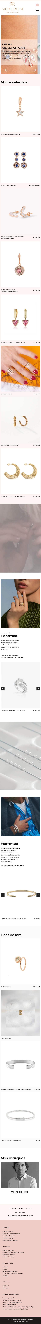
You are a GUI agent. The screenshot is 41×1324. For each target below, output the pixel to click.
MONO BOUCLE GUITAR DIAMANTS (13, 496)
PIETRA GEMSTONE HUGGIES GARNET (13, 342)
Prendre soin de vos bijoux (20, 1215)
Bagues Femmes (8, 1231)
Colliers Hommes (8, 1257)
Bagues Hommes (8, 1250)
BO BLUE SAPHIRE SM (8, 185)
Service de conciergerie (21, 1208)
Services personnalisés (10, 1271)
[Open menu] (37, 10)
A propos (5, 1267)
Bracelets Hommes (9, 1255)
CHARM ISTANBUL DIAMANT (10, 134)
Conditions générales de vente (12, 1273)
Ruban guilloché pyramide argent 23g (16, 1089)
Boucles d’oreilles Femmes (11, 1234)
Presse (5, 1269)
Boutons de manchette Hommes (13, 1252)
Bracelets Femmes (9, 1236)
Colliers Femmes (8, 1238)
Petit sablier (6, 1038)
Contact (5, 1276)
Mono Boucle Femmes (10, 1240)
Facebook (6, 1286)
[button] (37, 5)
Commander (20, 1212)
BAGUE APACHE (6, 394)
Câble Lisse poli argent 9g (11, 1140)
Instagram (6, 1288)
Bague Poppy (6, 987)
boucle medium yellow (10, 445)
